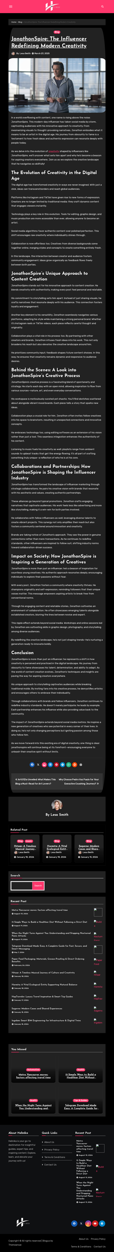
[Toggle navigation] (10, 6)
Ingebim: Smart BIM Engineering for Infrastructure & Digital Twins (46, 1021)
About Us (49, 1142)
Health (80, 1070)
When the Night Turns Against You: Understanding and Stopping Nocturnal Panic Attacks (84, 1191)
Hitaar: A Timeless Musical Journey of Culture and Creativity (43, 973)
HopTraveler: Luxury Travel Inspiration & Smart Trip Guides (42, 997)
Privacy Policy (51, 1149)
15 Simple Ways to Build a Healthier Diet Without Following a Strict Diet (49, 922)
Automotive (33, 1070)
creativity (54, 151)
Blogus (46, 1240)
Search (15, 875)
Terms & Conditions (54, 1157)
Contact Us (50, 1164)
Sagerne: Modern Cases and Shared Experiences (89, 849)
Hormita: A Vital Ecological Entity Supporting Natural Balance (44, 985)
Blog (20, 22)
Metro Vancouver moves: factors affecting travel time (40, 910)
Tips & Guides (80, 1100)
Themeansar (14, 1245)
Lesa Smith (25, 53)
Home (13, 22)
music (29, 841)
